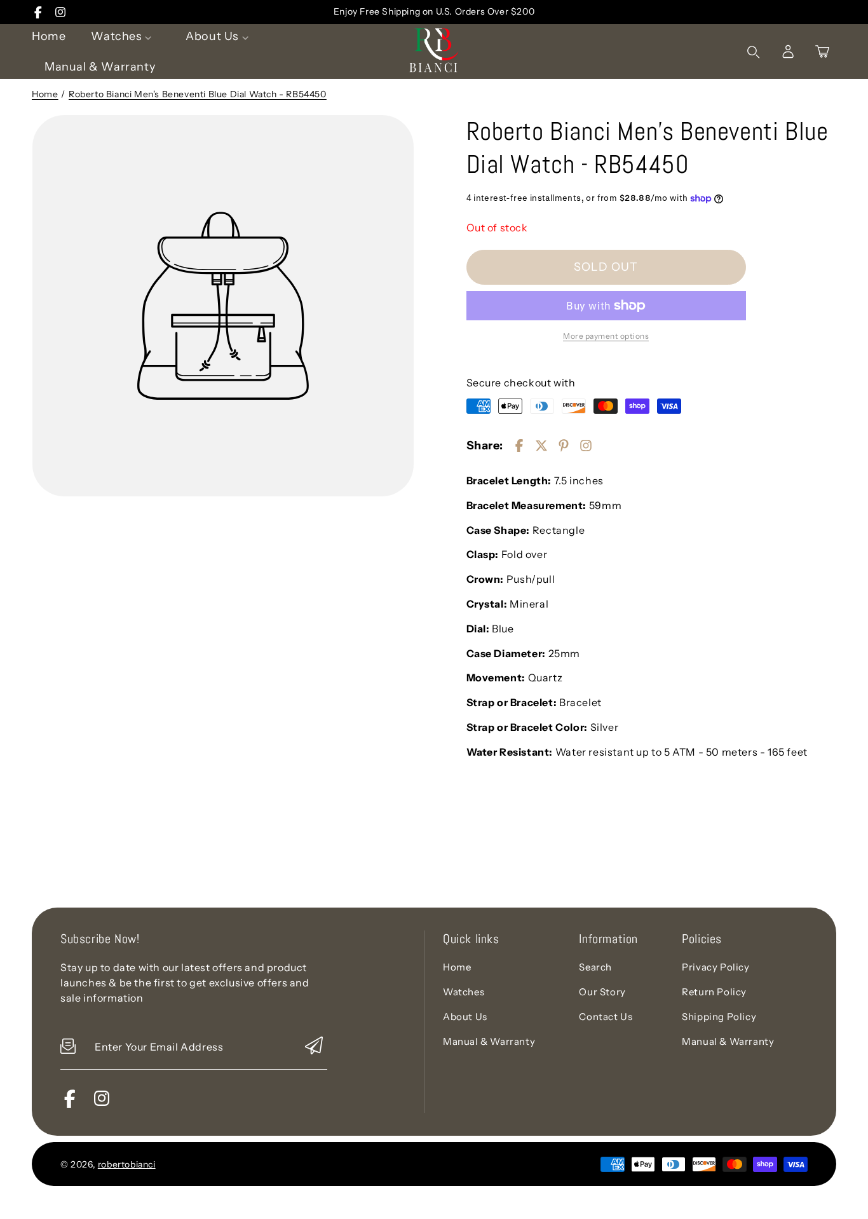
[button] (822, 51)
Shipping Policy (719, 1017)
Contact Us (605, 1017)
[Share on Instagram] (586, 445)
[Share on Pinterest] (563, 445)
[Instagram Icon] (60, 12)
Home (45, 94)
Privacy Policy (715, 967)
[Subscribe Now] (314, 1046)
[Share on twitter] (541, 445)
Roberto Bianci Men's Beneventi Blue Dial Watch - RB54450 (198, 94)
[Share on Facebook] (519, 445)
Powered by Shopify (208, 1163)
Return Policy (714, 992)
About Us (465, 1017)
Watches (463, 992)
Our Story (602, 992)
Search (595, 967)
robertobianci (127, 1164)
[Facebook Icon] (38, 12)
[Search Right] (754, 52)
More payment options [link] (606, 336)
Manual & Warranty (489, 1041)
